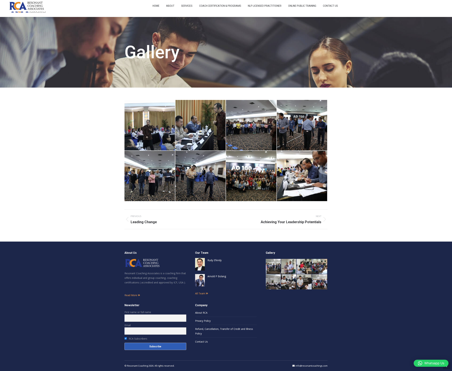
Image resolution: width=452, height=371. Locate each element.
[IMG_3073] (273, 282)
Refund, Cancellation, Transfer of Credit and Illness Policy (224, 331)
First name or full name (137, 312)
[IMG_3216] (273, 266)
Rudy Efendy (214, 260)
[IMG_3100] (319, 266)
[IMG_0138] (149, 176)
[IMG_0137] (302, 125)
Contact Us (201, 341)
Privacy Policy (203, 320)
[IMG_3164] (304, 266)
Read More (131, 295)
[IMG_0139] (200, 176)
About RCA (201, 312)
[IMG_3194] (319, 282)
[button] (431, 363)
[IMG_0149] (251, 176)
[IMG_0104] (149, 125)
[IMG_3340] (288, 266)
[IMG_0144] (302, 176)
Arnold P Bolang (216, 276)
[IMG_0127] (251, 125)
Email (127, 325)
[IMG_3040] (288, 282)
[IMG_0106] (200, 125)
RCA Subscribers (137, 338)
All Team (200, 293)
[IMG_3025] (304, 282)
